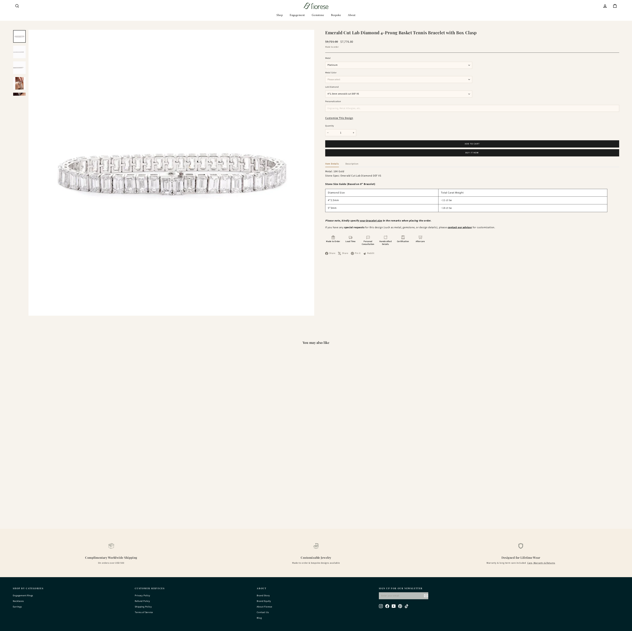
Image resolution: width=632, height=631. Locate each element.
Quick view (87, 498)
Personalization (333, 101)
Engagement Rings (23, 595)
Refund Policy (142, 601)
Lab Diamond (332, 87)
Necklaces (18, 601)
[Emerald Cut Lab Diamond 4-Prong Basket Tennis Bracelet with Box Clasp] (87, 427)
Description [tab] (351, 163)
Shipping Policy (143, 606)
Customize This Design (339, 118)
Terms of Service (144, 612)
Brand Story (263, 595)
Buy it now (472, 152)
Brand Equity (264, 601)
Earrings (17, 606)
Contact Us (263, 612)
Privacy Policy (142, 595)
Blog (259, 618)
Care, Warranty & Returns (541, 563)
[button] (333, 241)
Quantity (329, 125)
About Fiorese (264, 606)
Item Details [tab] (332, 163)
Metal (328, 58)
